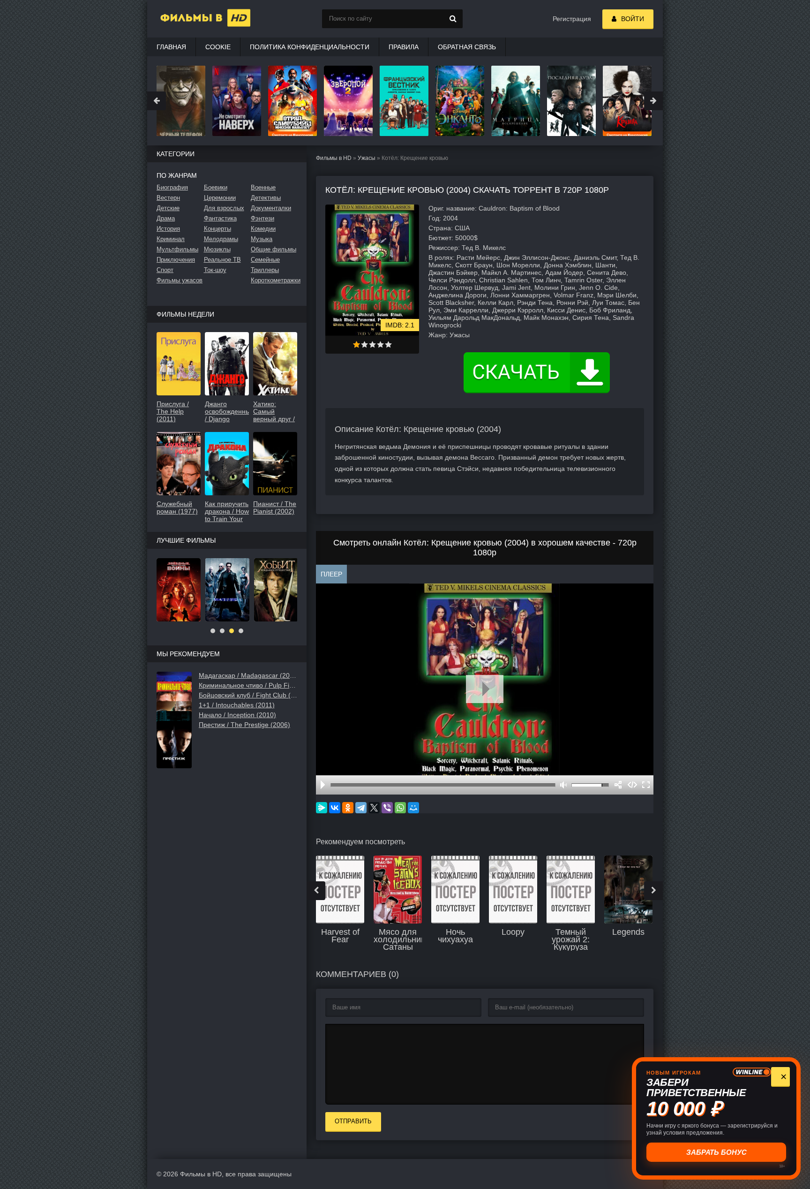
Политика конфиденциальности (309, 47)
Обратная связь (467, 47)
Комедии (263, 228)
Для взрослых (224, 208)
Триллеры (265, 269)
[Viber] (387, 807)
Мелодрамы (221, 238)
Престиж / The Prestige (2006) (244, 724)
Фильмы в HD (334, 158)
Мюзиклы (217, 249)
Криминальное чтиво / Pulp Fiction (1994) (248, 685)
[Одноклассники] (347, 807)
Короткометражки (274, 280)
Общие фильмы (273, 249)
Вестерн (168, 197)
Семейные (265, 259)
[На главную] (194, 19)
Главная (171, 47)
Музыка (261, 238)
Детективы (266, 197)
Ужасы (366, 158)
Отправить (353, 1121)
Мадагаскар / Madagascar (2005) (248, 675)
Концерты (217, 228)
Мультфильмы (177, 249)
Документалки (271, 208)
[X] (374, 807)
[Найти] (453, 18)
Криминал (171, 238)
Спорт (165, 269)
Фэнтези (262, 218)
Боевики (215, 187)
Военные (263, 187)
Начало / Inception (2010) (237, 715)
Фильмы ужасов (179, 280)
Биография (172, 187)
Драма (166, 218)
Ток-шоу (215, 269)
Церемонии (220, 197)
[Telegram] (361, 807)
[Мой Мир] (413, 807)
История (168, 228)
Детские (168, 208)
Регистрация (572, 19)
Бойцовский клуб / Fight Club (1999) (248, 695)
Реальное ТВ (222, 259)
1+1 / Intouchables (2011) (237, 705)
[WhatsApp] (400, 807)
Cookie (218, 47)
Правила (404, 47)
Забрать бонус (716, 1152)
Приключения (176, 259)
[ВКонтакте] (334, 807)
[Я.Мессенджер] (321, 807)
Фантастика (220, 218)
